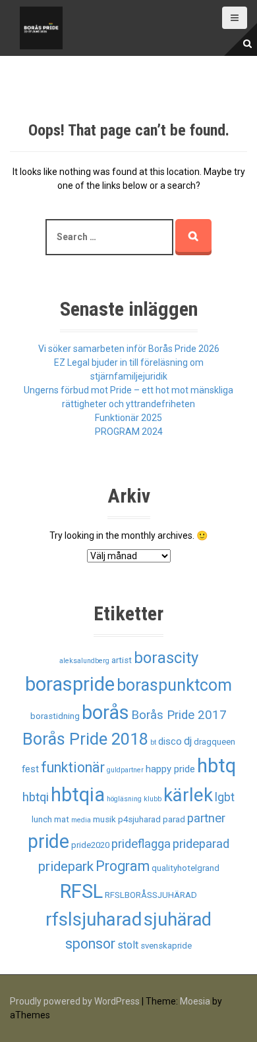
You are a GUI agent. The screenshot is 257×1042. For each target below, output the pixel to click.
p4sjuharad (139, 819)
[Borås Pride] (41, 27)
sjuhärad (178, 919)
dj (188, 741)
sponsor (90, 943)
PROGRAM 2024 (129, 431)
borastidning (55, 716)
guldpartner (125, 770)
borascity (166, 658)
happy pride (170, 769)
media (81, 820)
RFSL (81, 891)
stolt (127, 945)
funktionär (73, 767)
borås (105, 712)
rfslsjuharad (93, 919)
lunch (42, 819)
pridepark (66, 866)
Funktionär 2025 (128, 417)
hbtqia (78, 794)
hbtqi (35, 797)
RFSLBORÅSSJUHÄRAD (151, 895)
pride (48, 841)
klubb (152, 799)
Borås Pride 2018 (85, 739)
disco (170, 741)
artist (121, 660)
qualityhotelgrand (185, 868)
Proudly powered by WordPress (75, 1001)
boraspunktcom (174, 685)
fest (30, 769)
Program (123, 866)
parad (174, 819)
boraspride (70, 684)
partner (206, 818)
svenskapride (166, 946)
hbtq (216, 766)
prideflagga (141, 844)
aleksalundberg (84, 661)
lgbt (225, 797)
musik (104, 819)
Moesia (195, 1001)
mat (61, 819)
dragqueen (214, 742)
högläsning (124, 799)
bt (153, 742)
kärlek (188, 795)
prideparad (201, 844)
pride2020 (90, 845)
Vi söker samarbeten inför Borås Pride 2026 (128, 348)
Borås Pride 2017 (179, 715)
